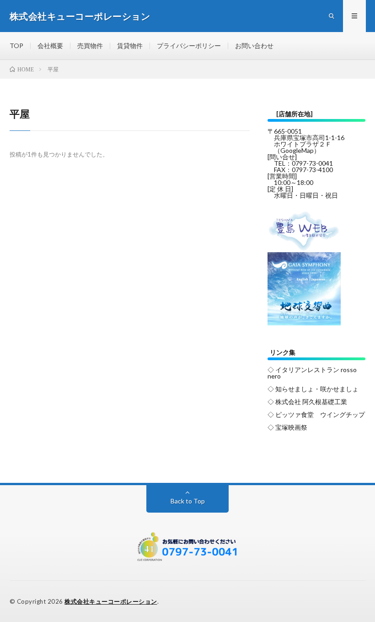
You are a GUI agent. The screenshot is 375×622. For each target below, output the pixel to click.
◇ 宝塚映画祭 (287, 427)
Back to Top (188, 501)
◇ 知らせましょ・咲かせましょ (313, 389)
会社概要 (50, 45)
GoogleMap (297, 150)
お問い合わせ (254, 45)
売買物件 (90, 45)
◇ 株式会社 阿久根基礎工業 (307, 402)
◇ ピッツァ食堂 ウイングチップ (316, 414)
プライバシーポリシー (189, 45)
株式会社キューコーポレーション (110, 601)
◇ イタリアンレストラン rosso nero (312, 373)
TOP (16, 45)
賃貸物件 (130, 45)
